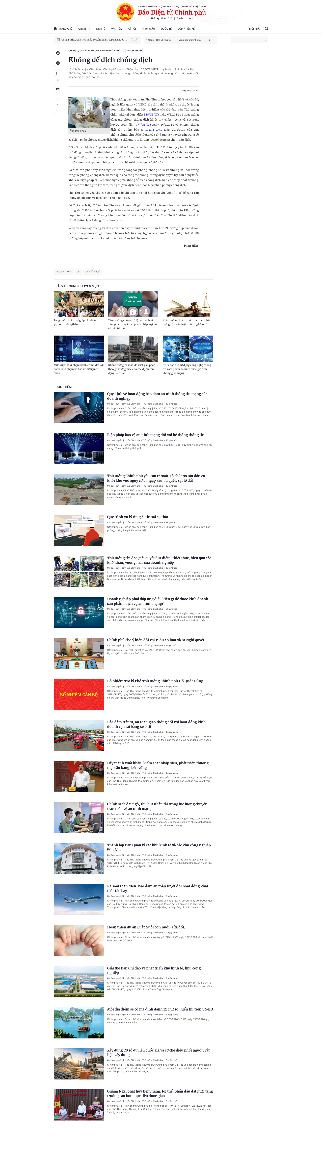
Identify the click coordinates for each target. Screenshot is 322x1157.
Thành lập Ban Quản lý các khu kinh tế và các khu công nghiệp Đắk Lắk (159, 847)
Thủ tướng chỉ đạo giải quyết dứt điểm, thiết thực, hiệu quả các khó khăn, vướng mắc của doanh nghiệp (159, 560)
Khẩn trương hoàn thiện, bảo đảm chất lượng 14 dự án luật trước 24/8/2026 (186, 322)
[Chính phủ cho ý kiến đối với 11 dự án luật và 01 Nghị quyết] (79, 653)
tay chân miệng (64, 271)
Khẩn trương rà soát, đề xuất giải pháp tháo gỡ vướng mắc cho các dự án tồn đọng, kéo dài (131, 369)
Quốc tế (166, 28)
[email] (208, 40)
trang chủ (65, 28)
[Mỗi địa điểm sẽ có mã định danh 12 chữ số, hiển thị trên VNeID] (79, 1022)
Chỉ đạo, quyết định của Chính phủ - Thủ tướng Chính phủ (105, 50)
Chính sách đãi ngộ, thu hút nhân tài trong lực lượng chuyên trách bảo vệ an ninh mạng (157, 806)
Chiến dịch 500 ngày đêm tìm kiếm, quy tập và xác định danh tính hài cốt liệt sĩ (94, 39)
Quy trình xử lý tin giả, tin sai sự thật (137, 517)
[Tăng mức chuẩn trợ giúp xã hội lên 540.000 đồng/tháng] (79, 304)
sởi (78, 271)
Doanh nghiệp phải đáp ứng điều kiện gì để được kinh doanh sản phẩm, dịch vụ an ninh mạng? (157, 601)
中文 (191, 18)
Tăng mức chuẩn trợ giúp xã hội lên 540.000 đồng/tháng (75, 322)
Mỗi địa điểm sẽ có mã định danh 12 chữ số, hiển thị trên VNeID (160, 1009)
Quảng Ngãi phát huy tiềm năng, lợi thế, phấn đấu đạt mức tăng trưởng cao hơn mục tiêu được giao (160, 1093)
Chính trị (84, 28)
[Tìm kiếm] (266, 29)
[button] (132, 40)
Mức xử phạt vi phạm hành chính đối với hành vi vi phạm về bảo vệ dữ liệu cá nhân (79, 369)
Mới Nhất (255, 28)
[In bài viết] (58, 89)
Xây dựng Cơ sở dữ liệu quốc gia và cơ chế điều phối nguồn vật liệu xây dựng (158, 1052)
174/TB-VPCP (153, 129)
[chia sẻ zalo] (58, 63)
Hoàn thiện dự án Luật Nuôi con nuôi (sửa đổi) (146, 927)
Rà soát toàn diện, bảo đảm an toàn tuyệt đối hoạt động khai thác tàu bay (157, 888)
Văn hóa (116, 28)
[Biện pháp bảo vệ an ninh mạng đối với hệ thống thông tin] (79, 448)
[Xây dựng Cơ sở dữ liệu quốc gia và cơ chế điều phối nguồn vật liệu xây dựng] (79, 1063)
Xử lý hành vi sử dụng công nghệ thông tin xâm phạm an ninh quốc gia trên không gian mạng (187, 369)
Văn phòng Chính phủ (190, 40)
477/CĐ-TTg (143, 124)
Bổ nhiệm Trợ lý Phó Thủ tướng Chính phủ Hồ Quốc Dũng (155, 681)
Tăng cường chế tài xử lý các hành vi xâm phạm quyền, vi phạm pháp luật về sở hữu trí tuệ (132, 324)
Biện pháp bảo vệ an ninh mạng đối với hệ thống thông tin (155, 435)
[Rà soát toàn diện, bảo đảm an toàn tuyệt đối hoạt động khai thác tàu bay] (79, 899)
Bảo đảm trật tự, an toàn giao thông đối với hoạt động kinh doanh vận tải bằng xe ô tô (156, 724)
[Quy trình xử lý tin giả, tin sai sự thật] (79, 530)
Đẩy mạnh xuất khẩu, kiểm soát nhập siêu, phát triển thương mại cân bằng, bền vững (157, 765)
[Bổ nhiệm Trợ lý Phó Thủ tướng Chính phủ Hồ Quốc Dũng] (79, 694)
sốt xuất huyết (92, 271)
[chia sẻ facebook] (58, 53)
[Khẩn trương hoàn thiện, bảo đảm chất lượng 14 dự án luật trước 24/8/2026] (188, 304)
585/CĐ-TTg (151, 114)
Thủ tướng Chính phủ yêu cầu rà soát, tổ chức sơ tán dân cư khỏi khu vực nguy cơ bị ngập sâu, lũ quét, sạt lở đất (156, 478)
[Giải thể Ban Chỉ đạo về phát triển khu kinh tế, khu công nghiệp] (79, 981)
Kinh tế (100, 28)
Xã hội (132, 28)
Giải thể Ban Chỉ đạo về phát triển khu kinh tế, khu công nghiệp (154, 970)
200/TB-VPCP (150, 69)
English (180, 18)
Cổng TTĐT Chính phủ (159, 40)
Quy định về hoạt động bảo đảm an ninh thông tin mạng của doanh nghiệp (157, 396)
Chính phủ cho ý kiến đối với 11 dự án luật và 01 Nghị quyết (155, 640)
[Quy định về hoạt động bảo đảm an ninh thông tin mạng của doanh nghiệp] (79, 407)
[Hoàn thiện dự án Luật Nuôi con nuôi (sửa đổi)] (79, 940)
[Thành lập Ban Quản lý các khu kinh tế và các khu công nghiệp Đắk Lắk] (79, 858)
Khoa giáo (148, 28)
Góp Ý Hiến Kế (186, 28)
